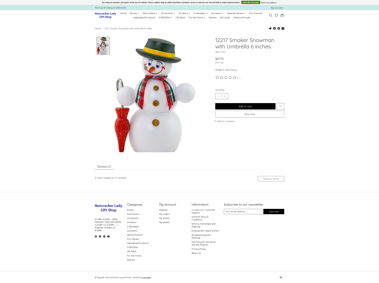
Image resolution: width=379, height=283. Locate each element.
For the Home (134, 255)
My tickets (164, 218)
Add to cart (245, 106)
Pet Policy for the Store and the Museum (203, 243)
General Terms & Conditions (200, 218)
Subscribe (274, 211)
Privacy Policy (199, 248)
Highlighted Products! (144, 17)
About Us (196, 253)
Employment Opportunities (205, 230)
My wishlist (164, 222)
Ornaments (132, 218)
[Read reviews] (226, 77)
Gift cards (225, 17)
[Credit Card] (281, 277)
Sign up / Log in (277, 8)
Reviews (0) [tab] (104, 166)
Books (130, 209)
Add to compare (226, 121)
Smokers (131, 222)
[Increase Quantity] (225, 96)
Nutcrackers (133, 214)
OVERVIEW (132, 247)
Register (163, 209)
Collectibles (133, 226)
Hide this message (251, 2)
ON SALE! (180, 17)
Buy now (249, 114)
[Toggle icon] (271, 15)
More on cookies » (269, 2)
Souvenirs (132, 230)
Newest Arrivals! (242, 17)
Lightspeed (146, 277)
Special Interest (135, 234)
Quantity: (219, 89)
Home (123, 13)
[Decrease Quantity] (218, 96)
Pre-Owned (133, 239)
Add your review (271, 178)
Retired (212, 17)
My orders (164, 214)
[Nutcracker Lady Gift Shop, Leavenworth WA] (106, 15)
